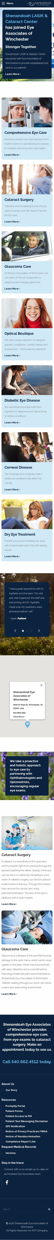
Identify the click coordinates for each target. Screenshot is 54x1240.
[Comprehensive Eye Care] (27, 112)
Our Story (11, 1090)
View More (18, 717)
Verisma (11, 1153)
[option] (27, 605)
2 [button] (27, 630)
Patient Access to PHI (19, 1116)
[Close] (41, 685)
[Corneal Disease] (27, 447)
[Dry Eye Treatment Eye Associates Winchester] (27, 514)
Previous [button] (15, 630)
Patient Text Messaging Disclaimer (27, 1121)
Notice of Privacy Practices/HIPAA (26, 1131)
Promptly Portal (15, 1106)
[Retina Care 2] (27, 380)
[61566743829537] (7, 1183)
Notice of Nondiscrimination (23, 1136)
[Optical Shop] (27, 313)
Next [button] (39, 630)
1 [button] (22, 630)
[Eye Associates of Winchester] (40, 4)
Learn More (12, 74)
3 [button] (31, 630)
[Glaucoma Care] (27, 246)
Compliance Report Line (21, 1141)
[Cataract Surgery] (27, 179)
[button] (27, 725)
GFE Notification (15, 1126)
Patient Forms (14, 1111)
